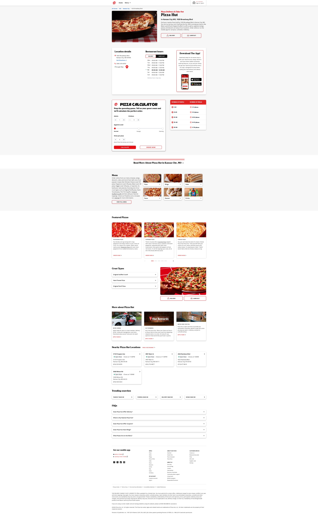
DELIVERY (150, 56)
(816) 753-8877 (150, 364)
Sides (187, 184)
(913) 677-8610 (182, 364)
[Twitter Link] (118, 462)
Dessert (167, 198)
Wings (167, 184)
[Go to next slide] (173, 261)
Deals (121, 3)
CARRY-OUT (162, 56)
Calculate (125, 147)
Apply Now (116, 337)
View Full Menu (122, 202)
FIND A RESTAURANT (148, 347)
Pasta (146, 198)
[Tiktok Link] (121, 462)
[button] (135, 274)
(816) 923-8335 (117, 364)
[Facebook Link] (115, 462)
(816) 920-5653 (117, 382)
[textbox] (126, 245)
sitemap (116, 198)
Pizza (145, 184)
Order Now (150, 147)
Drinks (188, 198)
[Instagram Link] (124, 462)
